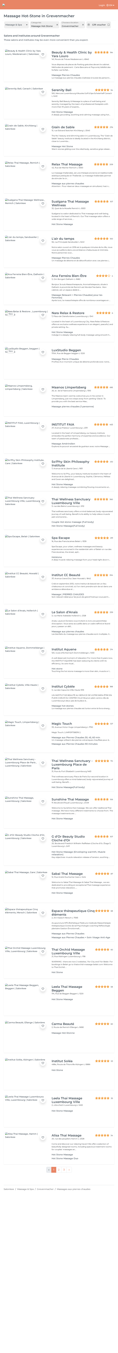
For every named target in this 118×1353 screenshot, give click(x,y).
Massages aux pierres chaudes (73, 1189)
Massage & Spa (25, 1189)
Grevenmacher (45, 1189)
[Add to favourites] (43, 54)
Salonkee (9, 1189)
